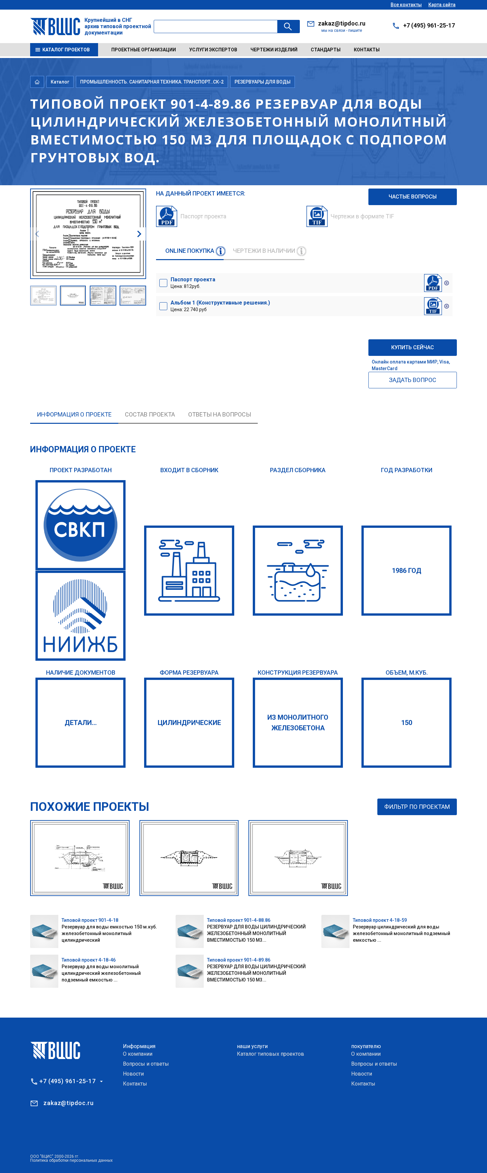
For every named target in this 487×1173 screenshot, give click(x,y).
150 (406, 723)
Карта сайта (442, 4)
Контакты (367, 49)
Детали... (81, 723)
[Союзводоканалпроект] (80, 525)
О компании (137, 1054)
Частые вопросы (413, 197)
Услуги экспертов (213, 49)
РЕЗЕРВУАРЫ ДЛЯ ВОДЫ (263, 81)
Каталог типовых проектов (270, 1054)
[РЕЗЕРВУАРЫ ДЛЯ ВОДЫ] (298, 571)
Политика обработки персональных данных (71, 1160)
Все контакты (406, 4)
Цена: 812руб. (193, 282)
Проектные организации (143, 49)
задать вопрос (412, 379)
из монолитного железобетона (297, 722)
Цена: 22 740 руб (220, 306)
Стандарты (326, 49)
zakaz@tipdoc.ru (341, 23)
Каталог (60, 81)
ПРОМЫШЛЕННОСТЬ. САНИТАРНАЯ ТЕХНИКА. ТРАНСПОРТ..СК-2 (152, 81)
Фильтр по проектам (417, 806)
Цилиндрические (189, 723)
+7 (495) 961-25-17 (429, 25)
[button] (139, 234)
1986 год (406, 571)
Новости (133, 1074)
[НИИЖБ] (80, 616)
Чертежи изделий (274, 49)
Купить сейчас (412, 347)
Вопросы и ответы (146, 1064)
